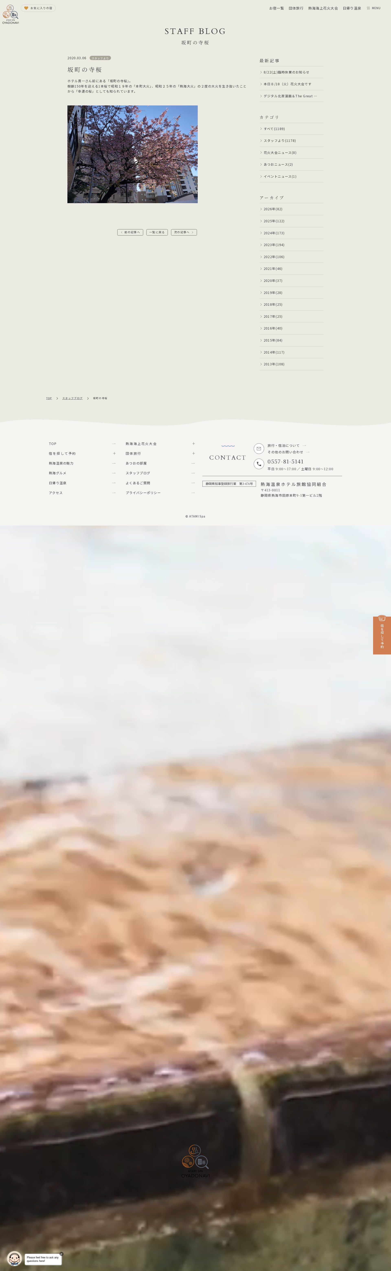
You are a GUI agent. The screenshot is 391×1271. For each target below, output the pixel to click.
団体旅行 (296, 8)
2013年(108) (274, 364)
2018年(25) (273, 304)
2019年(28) (273, 292)
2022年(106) (274, 256)
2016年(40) (273, 328)
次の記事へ (182, 232)
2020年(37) (273, 280)
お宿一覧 (276, 8)
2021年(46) (273, 268)
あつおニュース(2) (278, 164)
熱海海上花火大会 (323, 8)
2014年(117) (274, 352)
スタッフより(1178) (280, 140)
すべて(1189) (274, 128)
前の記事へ (132, 232)
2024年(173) (274, 232)
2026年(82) (273, 208)
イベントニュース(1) (280, 176)
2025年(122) (274, 220)
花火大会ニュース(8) (280, 152)
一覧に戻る (157, 232)
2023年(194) (274, 244)
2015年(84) (273, 340)
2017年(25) (273, 316)
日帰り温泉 (352, 8)
